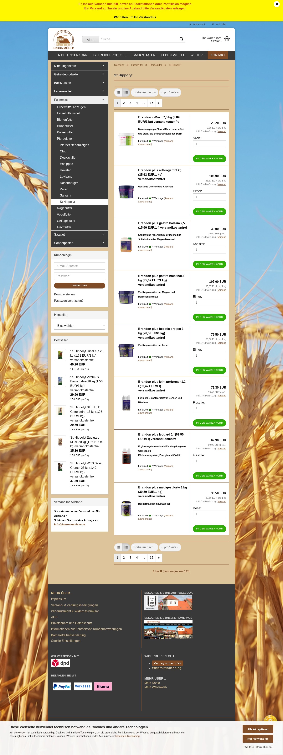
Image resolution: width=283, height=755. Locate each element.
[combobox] (144, 92)
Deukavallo (67, 157)
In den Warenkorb (209, 158)
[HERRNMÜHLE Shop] (63, 39)
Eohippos (66, 164)
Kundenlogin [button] (199, 24)
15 (151, 103)
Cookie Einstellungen (65, 640)
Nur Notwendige (258, 738)
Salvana (65, 195)
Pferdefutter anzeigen (74, 145)
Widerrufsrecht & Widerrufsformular (75, 611)
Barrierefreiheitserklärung (68, 635)
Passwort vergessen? (69, 300)
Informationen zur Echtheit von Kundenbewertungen (86, 629)
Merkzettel (220, 24)
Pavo (63, 189)
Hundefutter (65, 126)
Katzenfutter (65, 132)
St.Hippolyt (67, 201)
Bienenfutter (65, 119)
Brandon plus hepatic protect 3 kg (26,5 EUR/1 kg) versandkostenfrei (160, 333)
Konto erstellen (64, 294)
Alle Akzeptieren (258, 729)
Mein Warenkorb (155, 687)
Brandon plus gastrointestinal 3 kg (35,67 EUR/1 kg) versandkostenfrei (161, 280)
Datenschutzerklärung (127, 736)
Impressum (58, 599)
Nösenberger (69, 183)
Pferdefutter (65, 138)
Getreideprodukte (110, 55)
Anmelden (79, 285)
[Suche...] (181, 39)
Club (63, 151)
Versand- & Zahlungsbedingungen (74, 605)
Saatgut (59, 234)
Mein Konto (152, 683)
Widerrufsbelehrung (166, 668)
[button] (118, 92)
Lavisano (66, 176)
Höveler (65, 170)
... (144, 103)
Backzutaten (144, 55)
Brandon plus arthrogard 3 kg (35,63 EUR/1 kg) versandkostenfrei (160, 175)
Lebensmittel (173, 55)
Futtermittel (61, 99)
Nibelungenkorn (73, 55)
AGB (54, 617)
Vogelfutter (64, 214)
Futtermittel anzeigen (71, 107)
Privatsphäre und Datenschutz (71, 623)
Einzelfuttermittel (68, 113)
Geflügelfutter (66, 220)
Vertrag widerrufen (167, 663)
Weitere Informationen (258, 746)
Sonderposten (63, 243)
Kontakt (218, 55)
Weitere (198, 55)
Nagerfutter (64, 208)
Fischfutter (64, 227)
